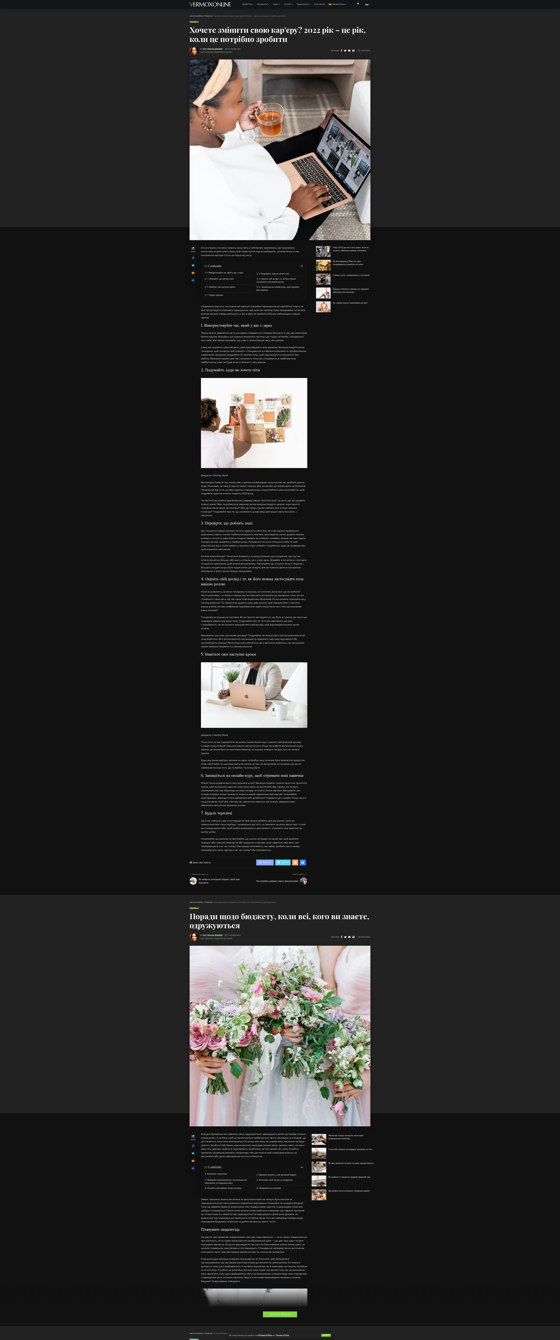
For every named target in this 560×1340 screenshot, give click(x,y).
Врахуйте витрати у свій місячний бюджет (277, 1174)
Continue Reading (280, 1314)
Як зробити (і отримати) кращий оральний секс (349, 1177)
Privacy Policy (265, 1335)
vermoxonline (210, 4)
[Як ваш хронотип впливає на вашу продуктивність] (319, 1167)
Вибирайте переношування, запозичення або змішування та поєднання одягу (226, 1181)
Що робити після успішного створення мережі (349, 1190)
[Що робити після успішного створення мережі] (319, 1194)
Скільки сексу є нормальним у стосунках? (351, 275)
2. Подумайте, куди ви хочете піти (274, 273)
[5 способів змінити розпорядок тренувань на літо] (319, 1153)
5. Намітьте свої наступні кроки (221, 287)
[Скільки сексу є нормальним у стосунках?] (323, 279)
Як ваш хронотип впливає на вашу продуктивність (351, 1163)
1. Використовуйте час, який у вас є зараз (225, 272)
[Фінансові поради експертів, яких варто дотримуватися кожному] (319, 1139)
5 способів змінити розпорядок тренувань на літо (350, 1149)
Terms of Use (282, 1335)
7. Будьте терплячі (215, 295)
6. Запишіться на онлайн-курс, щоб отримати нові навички (277, 288)
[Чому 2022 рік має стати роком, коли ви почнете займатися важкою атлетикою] (323, 251)
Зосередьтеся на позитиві (270, 1188)
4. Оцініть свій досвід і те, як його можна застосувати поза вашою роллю (276, 280)
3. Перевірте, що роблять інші (220, 278)
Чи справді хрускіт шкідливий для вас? (350, 302)
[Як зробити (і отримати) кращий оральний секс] (319, 1180)
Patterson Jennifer (213, 49)
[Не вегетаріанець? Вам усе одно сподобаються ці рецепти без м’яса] (323, 265)
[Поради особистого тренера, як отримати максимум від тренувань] (323, 292)
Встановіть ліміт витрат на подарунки (276, 1180)
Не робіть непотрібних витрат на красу (224, 1188)
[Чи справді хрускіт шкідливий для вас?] (323, 306)
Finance (194, 22)
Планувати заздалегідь (217, 1173)
